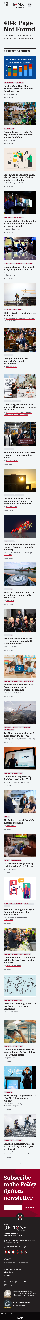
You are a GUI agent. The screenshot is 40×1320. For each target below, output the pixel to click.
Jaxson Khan (11, 275)
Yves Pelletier (11, 366)
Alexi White (10, 140)
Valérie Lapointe (25, 413)
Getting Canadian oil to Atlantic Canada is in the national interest (19, 89)
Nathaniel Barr (12, 319)
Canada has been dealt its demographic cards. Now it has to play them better (19, 1052)
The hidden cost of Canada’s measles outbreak (19, 821)
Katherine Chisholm (12, 1247)
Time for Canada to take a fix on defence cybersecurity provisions (19, 595)
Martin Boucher (12, 1152)
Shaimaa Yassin (12, 413)
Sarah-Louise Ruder (13, 966)
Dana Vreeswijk (25, 553)
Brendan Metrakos (11, 1249)
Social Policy (9, 128)
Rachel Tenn (22, 918)
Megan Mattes (11, 647)
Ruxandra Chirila (28, 1245)
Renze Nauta (11, 869)
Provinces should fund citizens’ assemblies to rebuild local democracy (18, 641)
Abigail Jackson (12, 739)
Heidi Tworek (20, 1202)
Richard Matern (12, 553)
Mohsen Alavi (11, 507)
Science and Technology (13, 263)
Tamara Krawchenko (12, 1154)
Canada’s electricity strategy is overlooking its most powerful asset (19, 1146)
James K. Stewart (10, 320)
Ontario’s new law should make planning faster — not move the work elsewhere (18, 501)
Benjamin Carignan (11, 1106)
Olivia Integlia (25, 1247)
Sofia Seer (8, 555)
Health (6, 816)
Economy (7, 309)
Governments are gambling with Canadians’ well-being (18, 865)
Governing (19, 82)
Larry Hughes (11, 94)
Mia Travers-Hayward (14, 693)
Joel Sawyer (27, 1200)
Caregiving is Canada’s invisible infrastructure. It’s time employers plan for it (20, 177)
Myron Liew (10, 1058)
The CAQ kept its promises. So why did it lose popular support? (20, 1098)
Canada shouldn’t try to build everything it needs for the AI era (19, 269)
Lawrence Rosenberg (14, 1295)
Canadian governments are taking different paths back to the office (20, 407)
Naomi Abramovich (13, 1245)
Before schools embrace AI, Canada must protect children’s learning (18, 687)
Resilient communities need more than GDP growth (19, 734)
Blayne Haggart (26, 782)
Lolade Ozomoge (13, 229)
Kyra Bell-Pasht (12, 461)
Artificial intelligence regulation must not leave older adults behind (19, 912)
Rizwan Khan (11, 918)
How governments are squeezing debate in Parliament (16, 361)
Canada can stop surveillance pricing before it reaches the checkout (19, 960)
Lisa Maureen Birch (13, 1104)
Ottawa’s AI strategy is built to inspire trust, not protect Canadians (20, 1006)
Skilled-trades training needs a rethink (20, 314)
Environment (9, 82)
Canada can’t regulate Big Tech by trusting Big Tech (18, 778)
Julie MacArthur (27, 1154)
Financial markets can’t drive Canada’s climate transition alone (19, 455)
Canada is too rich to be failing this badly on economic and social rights (19, 135)
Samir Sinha (8, 920)
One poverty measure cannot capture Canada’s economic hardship (19, 547)
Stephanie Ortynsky (27, 739)
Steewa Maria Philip (14, 1200)
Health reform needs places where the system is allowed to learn (19, 1290)
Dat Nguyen (11, 826)
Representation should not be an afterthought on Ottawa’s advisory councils (20, 223)
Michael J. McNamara (26, 319)
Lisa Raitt (19, 183)
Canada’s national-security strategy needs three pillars (18, 1241)
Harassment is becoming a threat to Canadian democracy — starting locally (20, 1194)
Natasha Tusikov (12, 782)
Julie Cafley (10, 183)
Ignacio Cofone (12, 1012)
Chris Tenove (9, 1202)
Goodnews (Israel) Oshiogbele (16, 415)
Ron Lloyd (10, 601)
